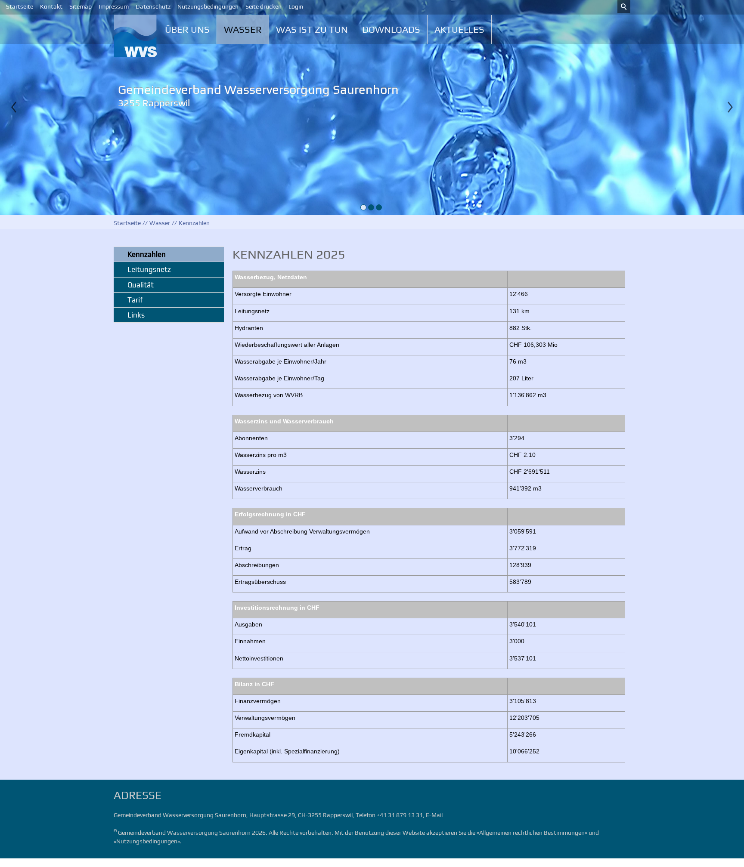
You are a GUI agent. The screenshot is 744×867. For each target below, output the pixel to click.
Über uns (187, 29)
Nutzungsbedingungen (146, 841)
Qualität (140, 285)
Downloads (391, 29)
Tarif (135, 300)
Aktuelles (459, 29)
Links (136, 315)
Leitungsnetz (149, 269)
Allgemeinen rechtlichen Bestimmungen (532, 832)
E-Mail (434, 814)
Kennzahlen (146, 254)
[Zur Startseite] (139, 36)
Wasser (243, 29)
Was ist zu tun (312, 29)
